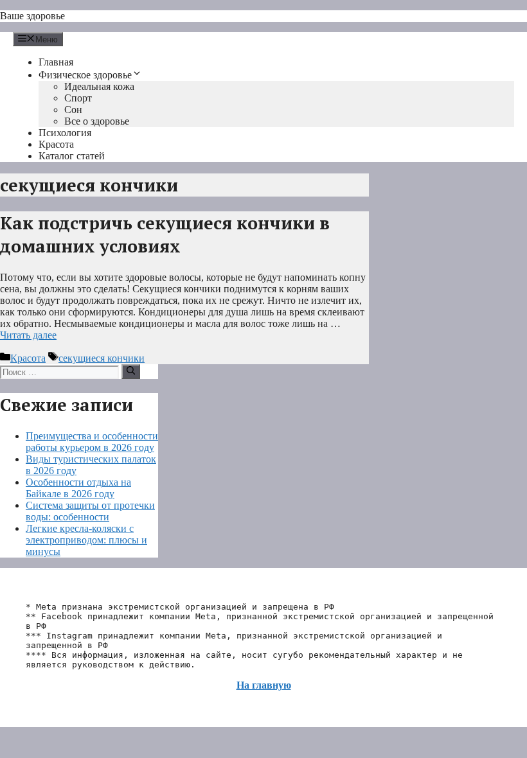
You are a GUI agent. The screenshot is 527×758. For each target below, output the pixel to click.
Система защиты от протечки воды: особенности (90, 511)
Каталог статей (72, 155)
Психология (65, 132)
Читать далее (28, 335)
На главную (264, 685)
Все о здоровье (96, 121)
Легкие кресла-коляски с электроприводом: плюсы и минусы (86, 540)
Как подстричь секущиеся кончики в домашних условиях (165, 234)
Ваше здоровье (32, 15)
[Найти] (130, 371)
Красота (56, 144)
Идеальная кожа (99, 86)
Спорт (78, 98)
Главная (56, 62)
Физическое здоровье (85, 74)
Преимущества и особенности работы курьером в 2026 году (92, 441)
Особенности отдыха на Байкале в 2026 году (78, 488)
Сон (73, 109)
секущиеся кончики (101, 358)
